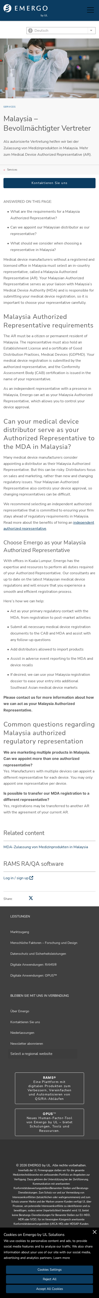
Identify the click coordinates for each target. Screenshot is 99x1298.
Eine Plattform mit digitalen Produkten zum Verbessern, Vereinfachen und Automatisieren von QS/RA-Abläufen (50, 1088)
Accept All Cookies (49, 1289)
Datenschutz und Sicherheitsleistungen (38, 954)
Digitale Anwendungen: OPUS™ (33, 975)
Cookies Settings (50, 1269)
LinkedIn (55, 1155)
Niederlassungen (22, 1033)
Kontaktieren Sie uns (50, 183)
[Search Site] (82, 10)
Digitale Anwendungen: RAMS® (33, 964)
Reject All (49, 1279)
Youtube (44, 1155)
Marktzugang (19, 932)
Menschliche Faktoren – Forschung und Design (43, 943)
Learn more (61, 1258)
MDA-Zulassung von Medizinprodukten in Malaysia (45, 847)
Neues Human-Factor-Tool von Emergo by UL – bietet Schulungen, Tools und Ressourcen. (49, 1122)
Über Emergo (19, 1011)
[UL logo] (25, 10)
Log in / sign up (16, 878)
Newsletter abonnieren (26, 1043)
